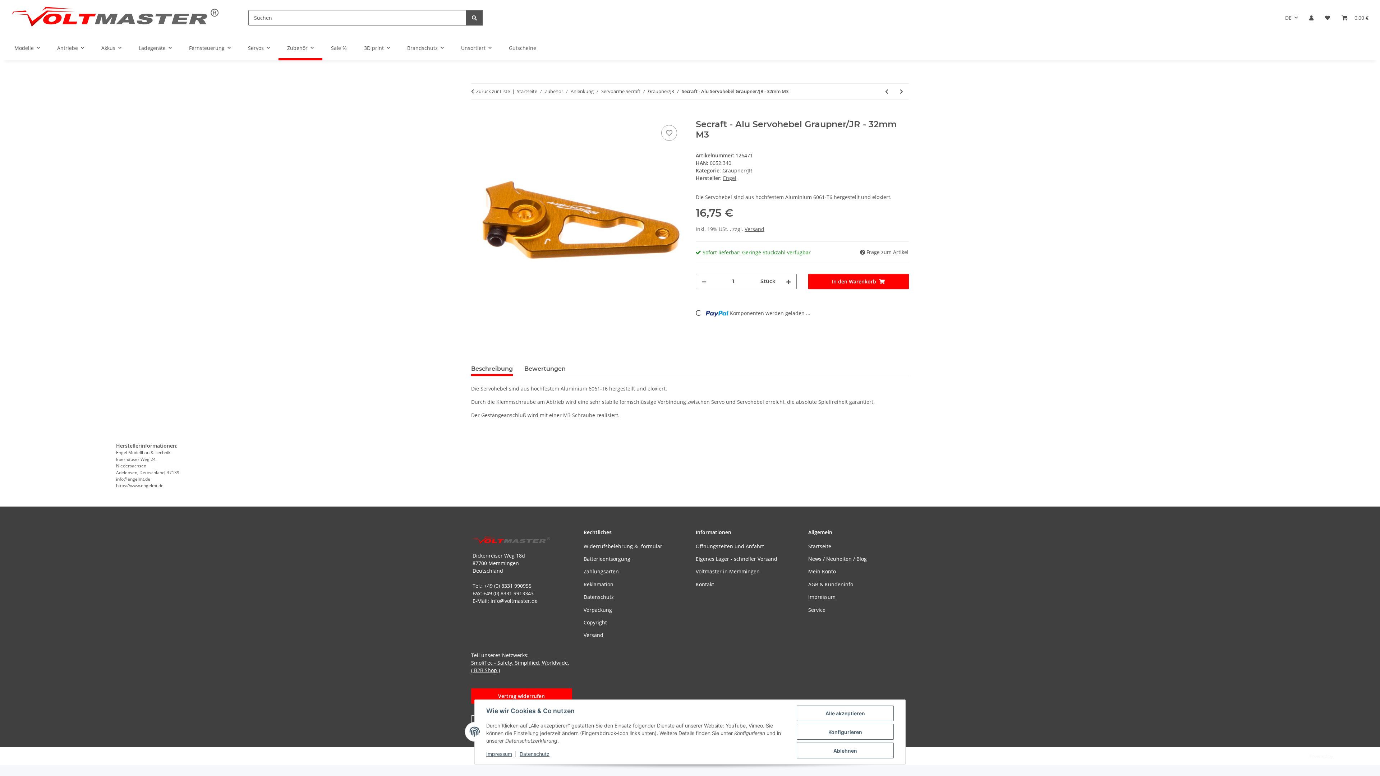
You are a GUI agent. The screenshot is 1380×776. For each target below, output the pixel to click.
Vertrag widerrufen (521, 696)
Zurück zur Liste (493, 91)
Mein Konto (822, 571)
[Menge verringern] (704, 281)
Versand (754, 229)
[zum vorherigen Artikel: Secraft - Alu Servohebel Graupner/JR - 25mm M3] (886, 91)
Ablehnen (845, 751)
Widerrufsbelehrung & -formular (623, 546)
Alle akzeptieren (845, 713)
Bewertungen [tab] (545, 368)
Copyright (595, 622)
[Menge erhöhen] (788, 281)
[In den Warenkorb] (477, 115)
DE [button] (1288, 17)
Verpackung (598, 609)
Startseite (819, 546)
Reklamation (598, 584)
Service (816, 609)
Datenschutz (534, 754)
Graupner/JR (737, 170)
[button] (1311, 17)
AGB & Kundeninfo (830, 584)
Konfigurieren (845, 732)
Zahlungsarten (601, 571)
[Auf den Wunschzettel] (669, 133)
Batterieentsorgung (607, 558)
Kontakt (705, 584)
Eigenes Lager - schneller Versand (736, 558)
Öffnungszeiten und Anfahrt (730, 546)
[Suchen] (474, 18)
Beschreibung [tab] (492, 368)
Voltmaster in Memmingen (728, 571)
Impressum (499, 754)
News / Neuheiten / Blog (837, 558)
